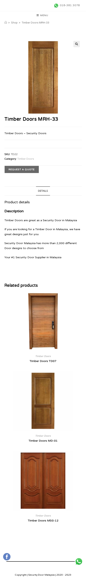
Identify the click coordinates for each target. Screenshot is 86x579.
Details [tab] (43, 191)
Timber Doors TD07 (43, 361)
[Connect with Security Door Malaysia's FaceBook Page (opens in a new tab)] (7, 557)
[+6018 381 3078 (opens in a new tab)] (79, 561)
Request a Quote (22, 169)
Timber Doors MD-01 (43, 440)
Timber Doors (25, 158)
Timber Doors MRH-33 (35, 22)
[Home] (5, 22)
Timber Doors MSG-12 (43, 520)
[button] (76, 44)
